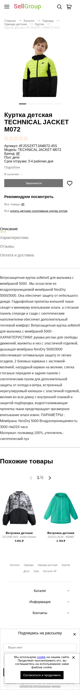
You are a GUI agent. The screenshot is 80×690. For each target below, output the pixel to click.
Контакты (40, 613)
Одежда (48, 20)
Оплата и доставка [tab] (17, 255)
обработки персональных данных (40, 686)
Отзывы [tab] (7, 246)
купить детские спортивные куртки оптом (38, 211)
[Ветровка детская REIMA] (61, 510)
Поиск (59, 6)
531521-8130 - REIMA (61, 536)
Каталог (29, 20)
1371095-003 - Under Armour (19, 536)
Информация (40, 602)
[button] (31, 477)
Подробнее (12, 167)
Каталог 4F (50, 571)
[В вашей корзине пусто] (68, 6)
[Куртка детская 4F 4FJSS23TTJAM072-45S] (40, 73)
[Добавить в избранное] (69, 183)
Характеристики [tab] (14, 238)
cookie (41, 657)
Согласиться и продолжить (42, 675)
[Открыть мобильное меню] (6, 6)
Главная (10, 20)
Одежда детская (15, 24)
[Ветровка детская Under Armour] (19, 510)
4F (18, 153)
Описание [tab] (9, 229)
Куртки (39, 24)
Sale (36, 571)
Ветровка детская (19, 532)
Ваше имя (15, 647)
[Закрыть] (73, 657)
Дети (26, 571)
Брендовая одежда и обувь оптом (27, 6)
